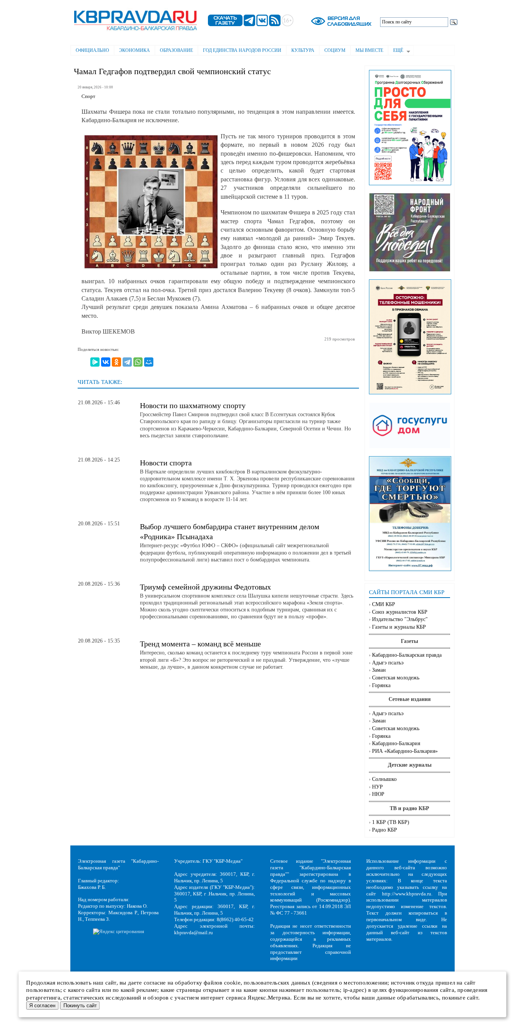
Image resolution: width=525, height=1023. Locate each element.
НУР (377, 787)
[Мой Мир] (148, 362)
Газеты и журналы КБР (399, 627)
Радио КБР (384, 830)
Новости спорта (166, 462)
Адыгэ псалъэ (388, 663)
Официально (92, 50)
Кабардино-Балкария (396, 743)
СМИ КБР (383, 604)
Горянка (381, 685)
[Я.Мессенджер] (95, 362)
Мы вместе (369, 50)
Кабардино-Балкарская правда (407, 655)
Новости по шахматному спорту (193, 405)
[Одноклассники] (116, 362)
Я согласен (42, 1005)
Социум (335, 50)
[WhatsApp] (138, 362)
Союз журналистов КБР (399, 612)
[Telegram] (127, 362)
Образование (176, 50)
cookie (232, 983)
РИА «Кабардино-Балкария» (405, 751)
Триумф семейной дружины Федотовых (205, 587)
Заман (379, 670)
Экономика (134, 50)
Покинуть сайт (80, 1005)
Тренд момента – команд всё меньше (200, 643)
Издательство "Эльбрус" (400, 619)
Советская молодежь (395, 678)
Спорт (88, 96)
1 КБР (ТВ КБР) (390, 822)
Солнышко (384, 779)
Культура (302, 50)
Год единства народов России (242, 50)
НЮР (378, 794)
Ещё (395, 51)
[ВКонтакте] (105, 362)
